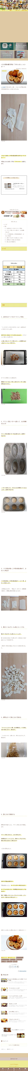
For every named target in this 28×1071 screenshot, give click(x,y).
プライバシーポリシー (14, 1066)
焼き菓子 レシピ (12, 957)
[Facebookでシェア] (13, 967)
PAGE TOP (14, 1058)
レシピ (5, 224)
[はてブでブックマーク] (15, 967)
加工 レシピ (5, 957)
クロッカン (13, 959)
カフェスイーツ (20, 957)
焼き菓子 (15, 961)
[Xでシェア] (10, 967)
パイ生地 (3, 87)
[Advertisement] (14, 27)
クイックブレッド (5, 959)
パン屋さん (10, 961)
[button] (18, 967)
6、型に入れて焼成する (10, 241)
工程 (5, 226)
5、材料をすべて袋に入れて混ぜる (12, 239)
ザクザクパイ (19, 959)
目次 (12, 221)
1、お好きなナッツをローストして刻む (13, 228)
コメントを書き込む (14, 1045)
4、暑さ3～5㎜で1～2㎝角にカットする (13, 237)
